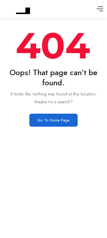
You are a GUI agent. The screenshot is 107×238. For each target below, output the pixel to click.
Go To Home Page (53, 120)
